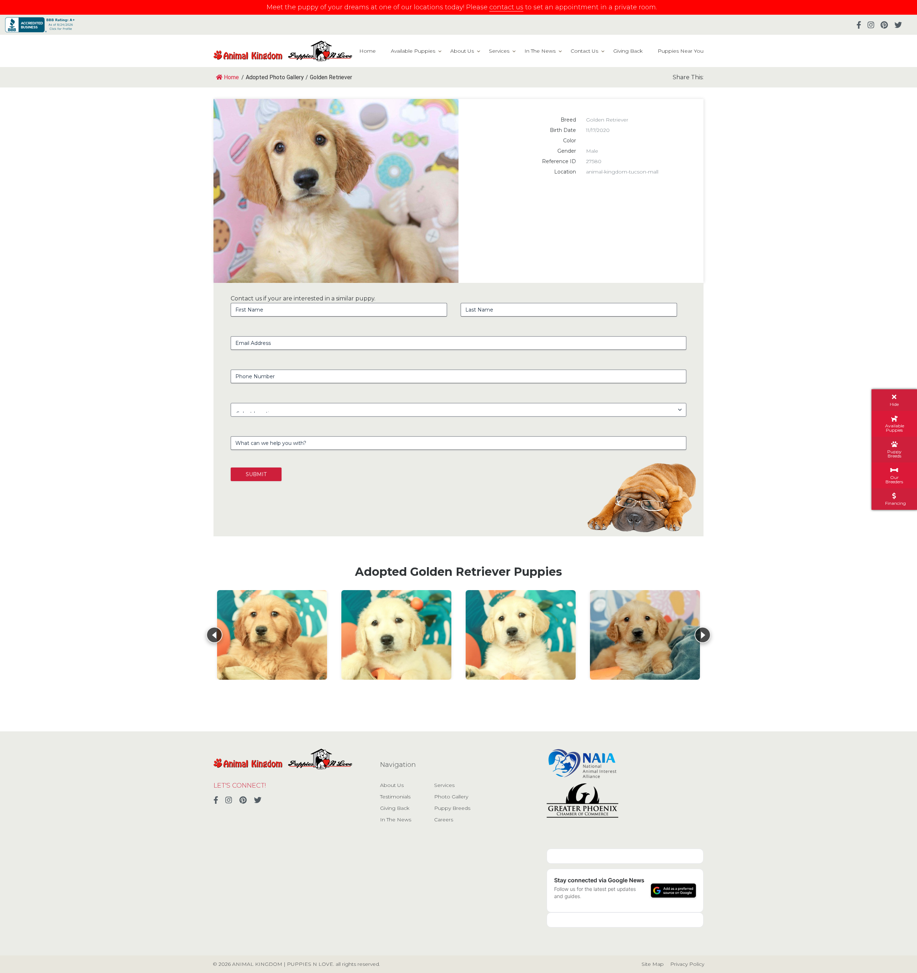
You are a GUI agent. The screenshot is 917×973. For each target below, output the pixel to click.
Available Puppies (413, 51)
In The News (540, 51)
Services (499, 51)
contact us (506, 7)
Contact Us (584, 51)
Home (367, 51)
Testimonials (395, 796)
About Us (462, 51)
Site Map (653, 964)
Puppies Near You (681, 51)
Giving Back (628, 51)
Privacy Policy (687, 964)
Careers (443, 819)
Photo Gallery (451, 796)
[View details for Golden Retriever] (272, 635)
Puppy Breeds (452, 808)
